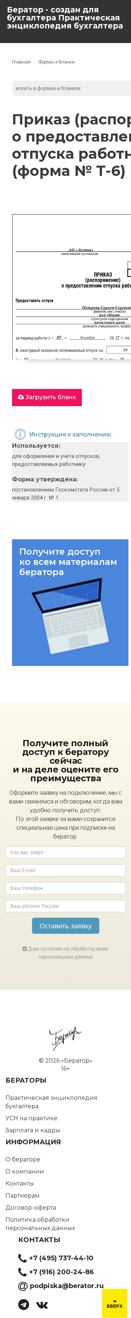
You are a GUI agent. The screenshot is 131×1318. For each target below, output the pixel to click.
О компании (24, 1171)
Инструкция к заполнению (70, 434)
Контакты (19, 1183)
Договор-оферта (30, 1207)
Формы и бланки (57, 62)
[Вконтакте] (44, 1306)
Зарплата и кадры (32, 1130)
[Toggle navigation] (10, 33)
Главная (21, 62)
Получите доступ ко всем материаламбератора (68, 561)
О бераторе (22, 1159)
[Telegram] (26, 1306)
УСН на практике (31, 1118)
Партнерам (22, 1195)
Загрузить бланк (50, 397)
